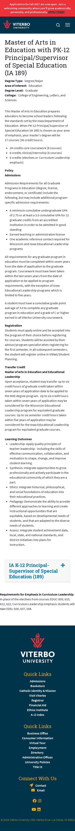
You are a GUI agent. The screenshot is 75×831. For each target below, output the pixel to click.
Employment (37, 748)
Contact (40, 785)
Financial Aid (37, 705)
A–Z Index (37, 715)
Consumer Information (37, 738)
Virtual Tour (37, 743)
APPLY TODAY (56, 12)
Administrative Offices (37, 757)
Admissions (37, 681)
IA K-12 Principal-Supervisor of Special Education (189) (33, 571)
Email (41, 790)
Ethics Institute (37, 710)
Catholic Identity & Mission (37, 691)
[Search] (58, 25)
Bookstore (37, 686)
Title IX (37, 767)
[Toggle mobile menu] (67, 25)
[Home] (17, 23)
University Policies (37, 762)
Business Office (37, 733)
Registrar (37, 700)
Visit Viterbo (37, 695)
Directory (37, 752)
